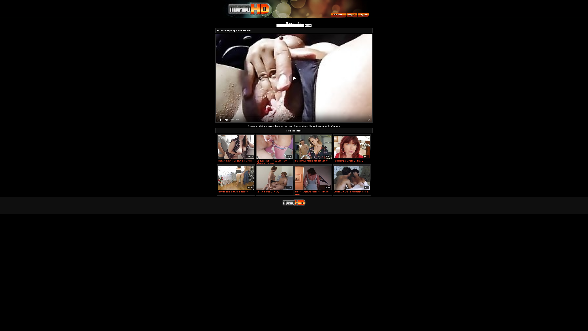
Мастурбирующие (318, 126)
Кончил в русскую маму (268, 192)
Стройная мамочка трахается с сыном (351, 192)
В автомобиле (301, 126)
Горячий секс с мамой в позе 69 (233, 192)
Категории (337, 15)
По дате (352, 15)
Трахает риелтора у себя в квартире (235, 161)
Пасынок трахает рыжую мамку (348, 161)
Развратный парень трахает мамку (311, 161)
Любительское (266, 126)
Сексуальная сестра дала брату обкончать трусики (272, 162)
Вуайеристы (334, 126)
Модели (363, 15)
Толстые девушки (283, 126)
